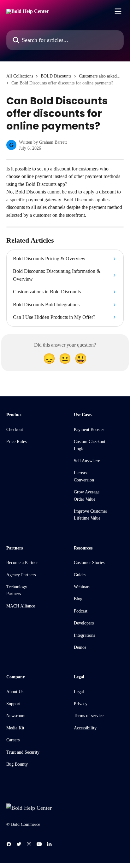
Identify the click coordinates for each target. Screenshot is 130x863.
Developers (84, 623)
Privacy (80, 703)
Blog (78, 598)
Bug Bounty (17, 764)
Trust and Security (22, 752)
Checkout (14, 429)
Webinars (82, 586)
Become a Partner (22, 562)
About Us (14, 691)
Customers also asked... (100, 76)
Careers (13, 740)
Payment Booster (89, 429)
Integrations (84, 635)
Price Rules (16, 441)
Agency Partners (21, 574)
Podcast (80, 611)
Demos (80, 647)
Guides (80, 574)
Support (13, 703)
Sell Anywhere (87, 460)
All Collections (19, 76)
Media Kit (15, 728)
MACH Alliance (20, 606)
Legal (79, 691)
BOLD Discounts (56, 76)
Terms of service (88, 715)
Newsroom (16, 715)
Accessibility (85, 728)
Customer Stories (89, 562)
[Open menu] (118, 11)
